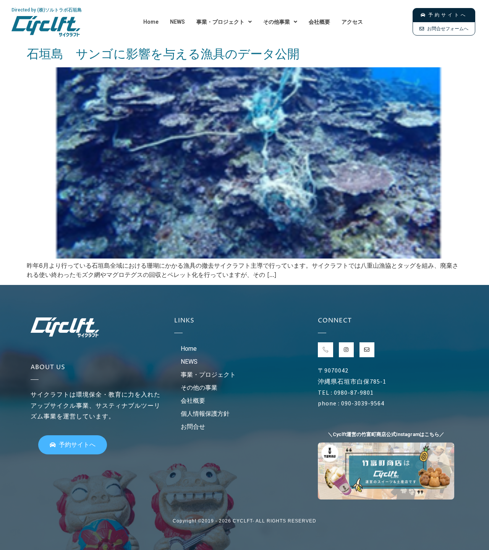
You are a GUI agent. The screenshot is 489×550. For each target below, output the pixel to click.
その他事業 (276, 22)
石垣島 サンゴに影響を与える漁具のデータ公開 (163, 53)
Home (151, 22)
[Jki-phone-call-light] (325, 349)
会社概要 (319, 22)
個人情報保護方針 (205, 413)
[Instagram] (346, 349)
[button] (224, 21)
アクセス (352, 22)
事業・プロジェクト (220, 22)
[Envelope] (366, 349)
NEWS (177, 22)
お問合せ (193, 426)
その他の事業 (199, 387)
